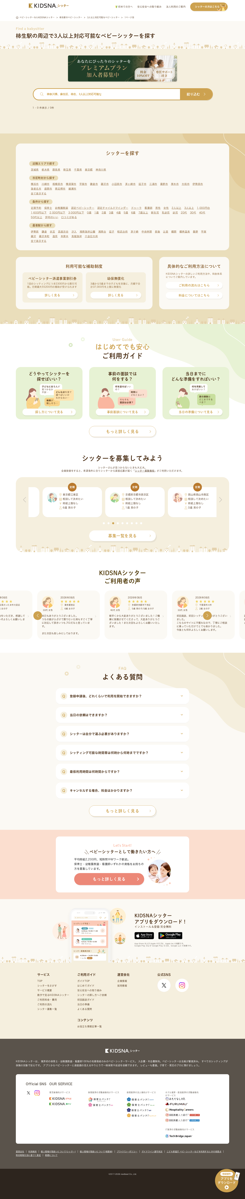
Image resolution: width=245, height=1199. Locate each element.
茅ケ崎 (134, 231)
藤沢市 (105, 184)
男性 (157, 208)
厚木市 (175, 184)
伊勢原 (35, 231)
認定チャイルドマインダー (112, 208)
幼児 (175, 212)
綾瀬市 (72, 188)
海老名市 (36, 188)
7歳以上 (143, 212)
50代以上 (36, 217)
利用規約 (32, 1152)
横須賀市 (71, 184)
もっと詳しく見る (122, 811)
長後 (157, 231)
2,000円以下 (57, 212)
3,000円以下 (76, 212)
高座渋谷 (63, 231)
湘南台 (102, 231)
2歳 (104, 212)
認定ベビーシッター (82, 208)
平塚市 (83, 184)
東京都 (89, 169)
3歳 (111, 212)
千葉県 (78, 169)
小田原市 (117, 184)
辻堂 (165, 231)
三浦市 (153, 184)
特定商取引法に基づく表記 (28, 1155)
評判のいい (51, 217)
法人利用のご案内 (176, 7)
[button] (104, 523)
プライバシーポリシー (127, 1152)
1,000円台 (203, 208)
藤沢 (33, 236)
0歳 (89, 212)
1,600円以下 (39, 212)
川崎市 (46, 184)
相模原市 (57, 184)
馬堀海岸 (77, 236)
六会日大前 (91, 236)
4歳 (118, 212)
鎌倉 (44, 231)
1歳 (96, 212)
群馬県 (56, 169)
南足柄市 (60, 188)
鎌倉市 (94, 184)
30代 (193, 212)
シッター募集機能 (144, 471)
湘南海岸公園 (87, 231)
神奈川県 (101, 169)
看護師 (148, 208)
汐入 (74, 231)
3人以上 (189, 208)
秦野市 (164, 184)
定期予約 (36, 208)
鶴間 (173, 231)
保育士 (48, 208)
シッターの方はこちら (207, 7)
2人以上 (176, 208)
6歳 (133, 212)
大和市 (186, 184)
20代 (184, 212)
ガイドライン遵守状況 (152, 1152)
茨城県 (35, 169)
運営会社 (20, 1152)
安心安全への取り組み (149, 7)
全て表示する (38, 193)
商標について (51, 1155)
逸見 (55, 236)
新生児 (155, 212)
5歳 (126, 212)
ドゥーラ (136, 208)
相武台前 (122, 231)
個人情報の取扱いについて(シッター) (58, 1152)
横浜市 (35, 184)
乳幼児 (166, 212)
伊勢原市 (197, 184)
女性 (166, 208)
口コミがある (69, 217)
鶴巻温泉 (185, 231)
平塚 (203, 231)
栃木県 (46, 169)
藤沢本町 (44, 236)
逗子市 (142, 184)
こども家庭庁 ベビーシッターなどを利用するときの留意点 (194, 1152)
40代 (202, 212)
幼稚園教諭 (61, 208)
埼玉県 (67, 169)
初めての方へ (125, 7)
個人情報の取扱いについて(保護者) (96, 1152)
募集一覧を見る (122, 536)
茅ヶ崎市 (130, 184)
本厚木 (64, 236)
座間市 (48, 188)
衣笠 (52, 231)
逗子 (111, 231)
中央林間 (147, 231)
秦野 (195, 231)
